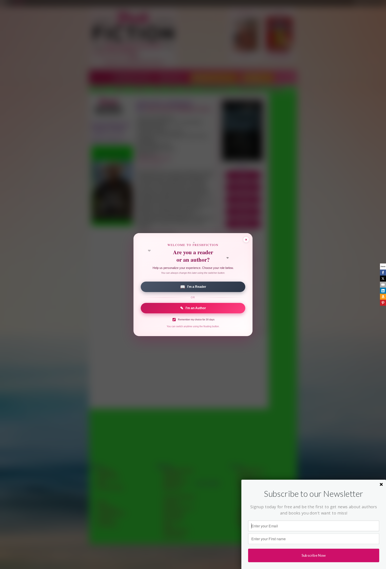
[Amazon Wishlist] (383, 297)
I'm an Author (193, 308)
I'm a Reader (193, 287)
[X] (383, 279)
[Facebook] (383, 273)
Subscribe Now (314, 555)
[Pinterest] (383, 303)
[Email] (383, 285)
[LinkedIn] (383, 291)
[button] (313, 493)
